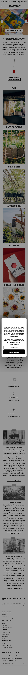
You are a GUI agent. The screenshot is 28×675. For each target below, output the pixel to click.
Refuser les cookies (14, 344)
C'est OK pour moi (14, 352)
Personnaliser (14, 347)
